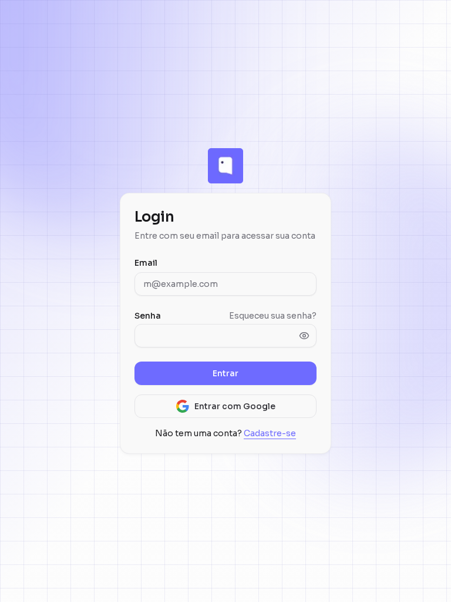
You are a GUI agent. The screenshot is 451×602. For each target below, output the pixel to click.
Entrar (225, 373)
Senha (147, 316)
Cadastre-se (270, 433)
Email (145, 262)
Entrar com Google (234, 406)
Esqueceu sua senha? (273, 315)
